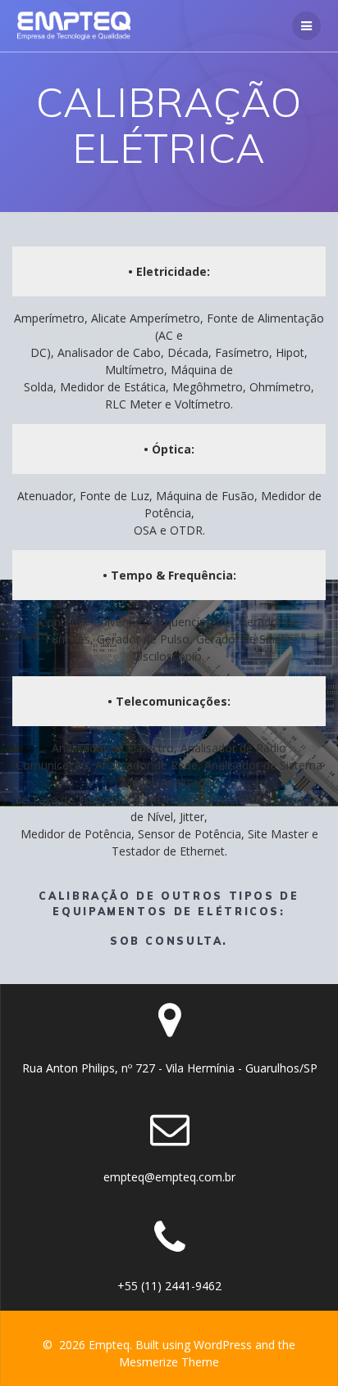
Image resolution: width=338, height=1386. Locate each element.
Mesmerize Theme (169, 1362)
